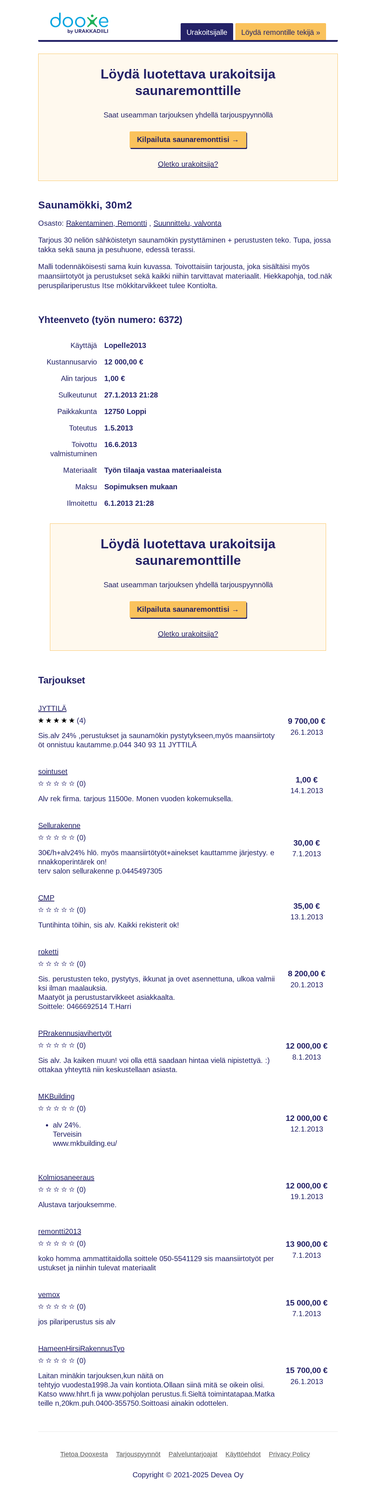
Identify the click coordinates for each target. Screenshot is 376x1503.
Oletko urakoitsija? (188, 164)
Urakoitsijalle (207, 32)
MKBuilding (56, 1096)
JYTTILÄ (52, 708)
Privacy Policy (289, 1454)
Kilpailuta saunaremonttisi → (188, 139)
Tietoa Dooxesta (84, 1454)
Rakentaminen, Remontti (106, 223)
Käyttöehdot (243, 1454)
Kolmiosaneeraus (66, 1177)
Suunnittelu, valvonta (187, 223)
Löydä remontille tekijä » (280, 32)
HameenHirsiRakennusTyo (81, 1348)
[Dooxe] (79, 32)
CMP (46, 898)
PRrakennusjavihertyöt (75, 1033)
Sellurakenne (59, 825)
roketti (48, 952)
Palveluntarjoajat (193, 1454)
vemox (49, 1294)
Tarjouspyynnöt (138, 1454)
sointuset (53, 771)
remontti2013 (59, 1231)
